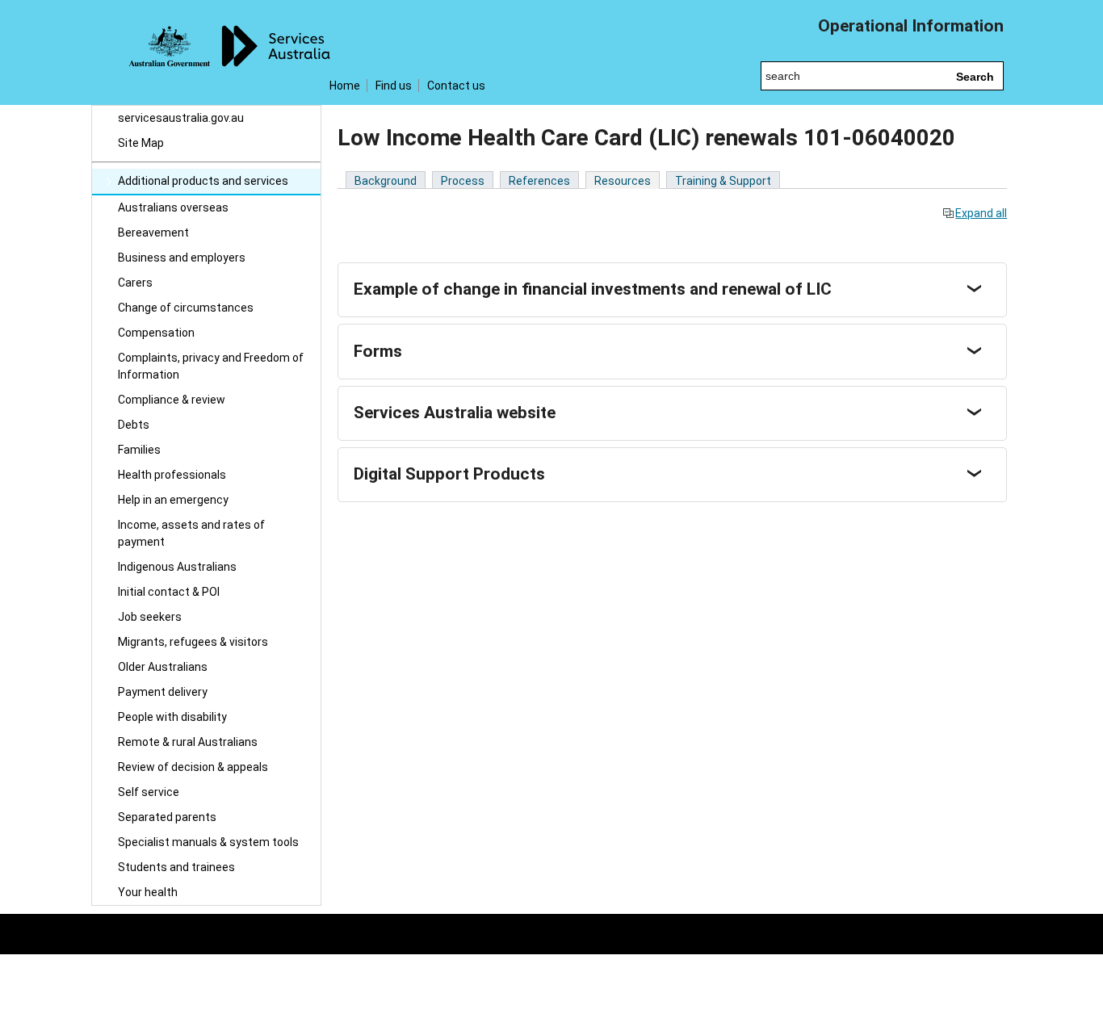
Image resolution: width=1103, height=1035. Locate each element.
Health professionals (172, 474)
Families (139, 449)
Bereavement (153, 232)
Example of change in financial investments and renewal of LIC (593, 289)
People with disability (172, 716)
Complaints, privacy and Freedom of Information (211, 366)
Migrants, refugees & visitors (193, 641)
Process (462, 180)
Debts (133, 424)
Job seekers (150, 616)
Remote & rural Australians (188, 741)
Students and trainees (176, 867)
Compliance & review (171, 399)
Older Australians (163, 666)
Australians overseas (173, 207)
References (539, 180)
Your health (148, 892)
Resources (622, 180)
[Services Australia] (206, 52)
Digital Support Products (449, 474)
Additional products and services (203, 180)
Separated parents (167, 817)
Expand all (981, 213)
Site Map (141, 142)
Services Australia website (455, 412)
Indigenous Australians (177, 566)
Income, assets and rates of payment (191, 533)
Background (385, 180)
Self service (148, 792)
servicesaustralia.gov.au (181, 117)
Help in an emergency (173, 499)
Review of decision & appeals (193, 767)
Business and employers (181, 257)
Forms (378, 351)
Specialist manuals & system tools (208, 842)
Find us (393, 85)
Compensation (156, 332)
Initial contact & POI (169, 591)
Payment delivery (163, 691)
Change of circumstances (186, 307)
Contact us (456, 85)
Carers (135, 282)
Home (344, 85)
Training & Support (723, 180)
